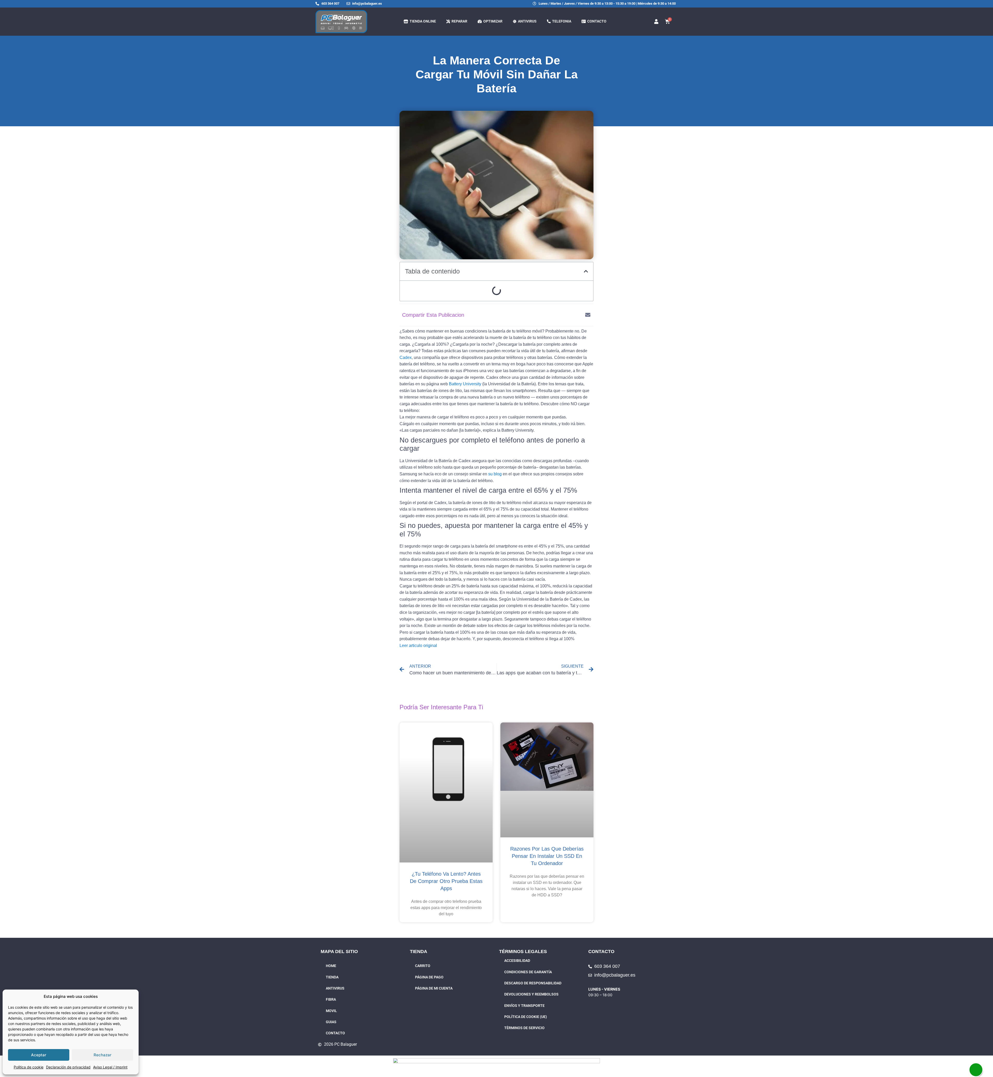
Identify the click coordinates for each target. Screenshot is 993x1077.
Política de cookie (28, 1067)
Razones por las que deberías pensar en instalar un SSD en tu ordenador (547, 856)
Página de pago (429, 977)
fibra (331, 999)
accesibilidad (517, 960)
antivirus (526, 21)
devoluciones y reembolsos (531, 994)
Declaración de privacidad (68, 1067)
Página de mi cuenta (434, 988)
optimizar (492, 21)
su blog (495, 474)
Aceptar (38, 1054)
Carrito (422, 966)
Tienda (332, 977)
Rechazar (102, 1054)
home (331, 966)
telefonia (561, 21)
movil (331, 1011)
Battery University (465, 384)
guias (331, 1022)
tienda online (422, 21)
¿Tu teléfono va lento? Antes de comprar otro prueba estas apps (446, 881)
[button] (586, 271)
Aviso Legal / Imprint (110, 1067)
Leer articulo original (418, 645)
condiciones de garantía (528, 972)
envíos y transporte (524, 1006)
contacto (596, 21)
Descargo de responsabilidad (532, 983)
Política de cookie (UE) (525, 1017)
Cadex (406, 357)
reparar (458, 21)
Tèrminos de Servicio (524, 1028)
